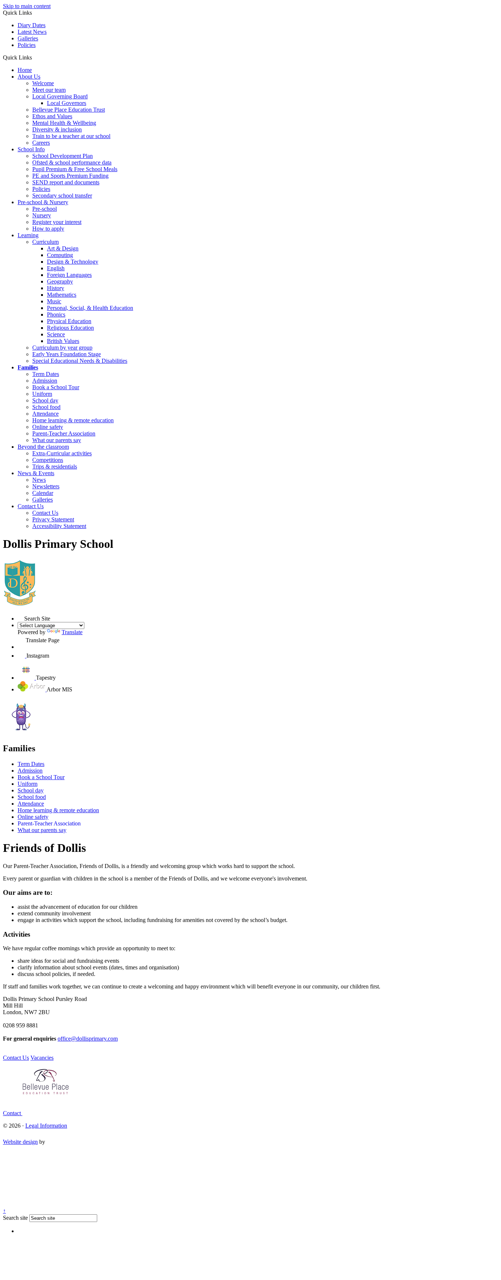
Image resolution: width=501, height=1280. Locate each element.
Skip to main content (27, 6)
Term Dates (45, 374)
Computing (60, 255)
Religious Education (70, 328)
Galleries (28, 38)
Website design (20, 1142)
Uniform (42, 394)
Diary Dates (31, 25)
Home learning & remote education (73, 420)
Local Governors (66, 103)
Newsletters (45, 486)
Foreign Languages (69, 275)
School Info (31, 149)
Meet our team (49, 90)
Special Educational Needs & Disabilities (79, 361)
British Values (63, 341)
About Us (29, 76)
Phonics (56, 314)
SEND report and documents (65, 182)
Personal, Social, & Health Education (90, 308)
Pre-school (44, 209)
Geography (60, 281)
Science (56, 334)
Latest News (32, 32)
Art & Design (62, 248)
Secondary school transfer (62, 195)
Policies (27, 45)
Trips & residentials (54, 466)
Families (28, 367)
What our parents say (56, 440)
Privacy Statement (53, 519)
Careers (41, 143)
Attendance (45, 414)
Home (25, 70)
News (39, 480)
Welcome (43, 83)
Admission (44, 380)
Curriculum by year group (62, 347)
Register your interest (56, 222)
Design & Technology (72, 261)
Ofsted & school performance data (71, 162)
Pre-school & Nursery (43, 202)
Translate (72, 632)
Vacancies (42, 1058)
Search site (15, 1218)
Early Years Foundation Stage (66, 354)
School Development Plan (62, 156)
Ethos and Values (52, 116)
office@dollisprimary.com (88, 1038)
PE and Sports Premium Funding (70, 176)
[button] (34, 57)
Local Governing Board (60, 96)
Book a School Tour (55, 387)
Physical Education (69, 321)
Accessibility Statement (59, 526)
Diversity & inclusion (57, 129)
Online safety (47, 427)
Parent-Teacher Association (63, 433)
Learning (28, 235)
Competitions (47, 460)
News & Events (36, 473)
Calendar (42, 493)
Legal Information (46, 1125)
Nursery (41, 215)
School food (46, 407)
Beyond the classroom (43, 447)
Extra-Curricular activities (62, 453)
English (56, 268)
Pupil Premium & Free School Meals (74, 169)
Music (54, 301)
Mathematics (61, 295)
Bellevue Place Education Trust (68, 109)
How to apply (48, 228)
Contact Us (31, 506)
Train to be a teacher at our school (71, 136)
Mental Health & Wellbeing (64, 123)
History (55, 288)
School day (45, 400)
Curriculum (45, 242)
